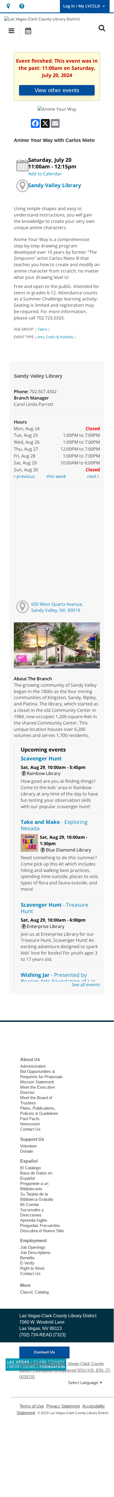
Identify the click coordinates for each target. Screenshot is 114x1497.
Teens (42, 329)
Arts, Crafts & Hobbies (55, 336)
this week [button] (56, 476)
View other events (57, 90)
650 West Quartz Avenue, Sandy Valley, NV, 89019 (57, 607)
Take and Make (54, 825)
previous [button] (25, 476)
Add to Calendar (45, 174)
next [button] (92, 476)
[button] (11, 30)
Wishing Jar (58, 981)
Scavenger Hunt (41, 758)
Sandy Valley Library (54, 185)
